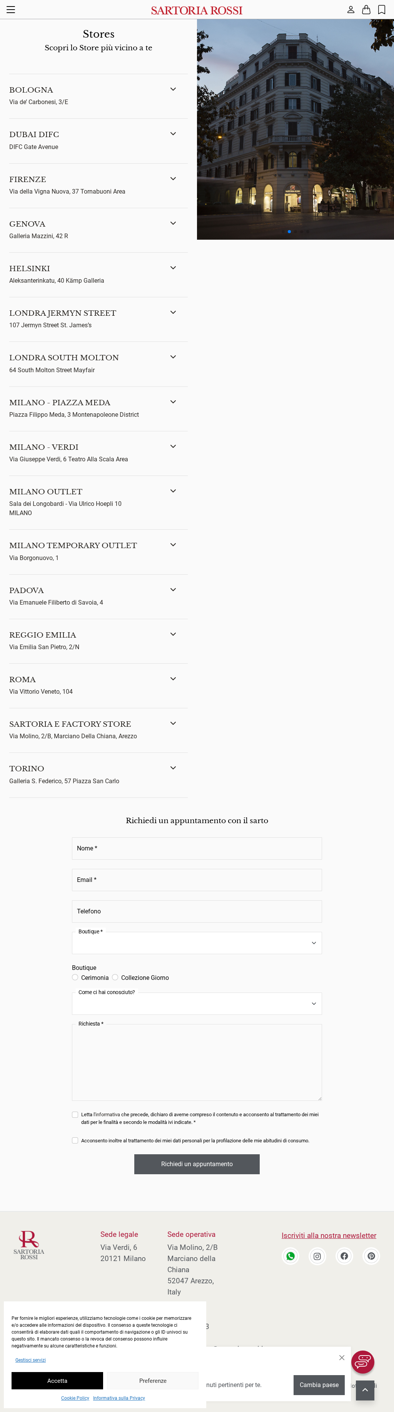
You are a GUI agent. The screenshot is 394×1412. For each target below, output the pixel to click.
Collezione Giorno (145, 977)
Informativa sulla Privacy (119, 1398)
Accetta (57, 1380)
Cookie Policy (75, 1398)
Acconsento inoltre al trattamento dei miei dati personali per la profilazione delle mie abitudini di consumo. (195, 1141)
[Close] (342, 1358)
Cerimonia (95, 977)
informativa (107, 1114)
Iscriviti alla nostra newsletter (329, 1235)
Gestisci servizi (30, 1360)
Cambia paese (319, 1385)
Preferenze (153, 1380)
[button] (98, 96)
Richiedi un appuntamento (197, 1164)
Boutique (84, 967)
